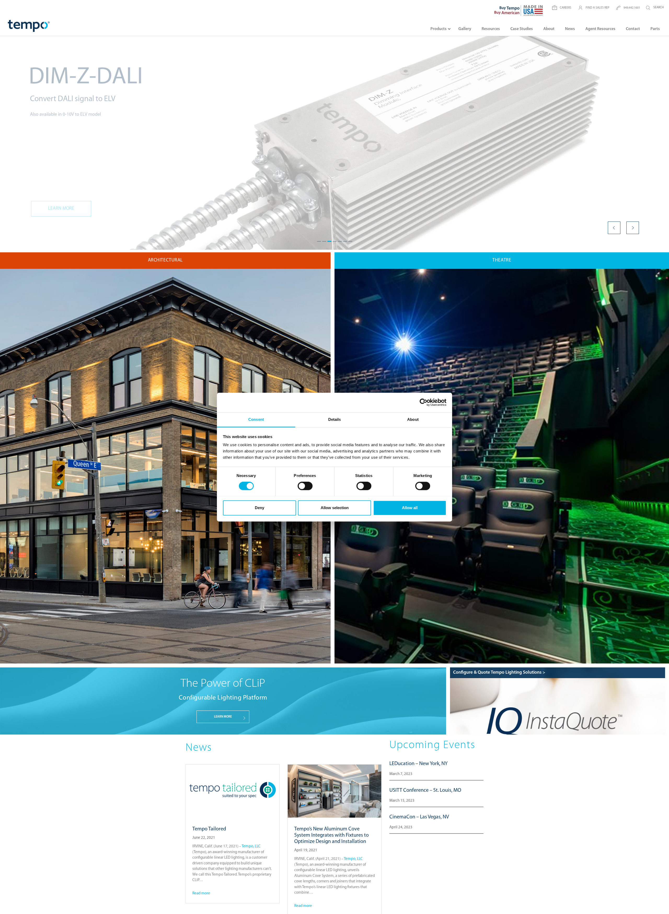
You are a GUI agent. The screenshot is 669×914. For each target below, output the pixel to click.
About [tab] (413, 419)
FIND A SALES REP (597, 7)
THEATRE (501, 260)
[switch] (305, 486)
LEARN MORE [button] (223, 716)
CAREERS (565, 7)
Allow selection (335, 507)
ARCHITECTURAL (165, 260)
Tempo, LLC (251, 846)
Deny (259, 507)
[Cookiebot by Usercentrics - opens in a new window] (423, 402)
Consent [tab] (256, 419)
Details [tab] (334, 419)
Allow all (410, 507)
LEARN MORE (61, 208)
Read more (201, 893)
